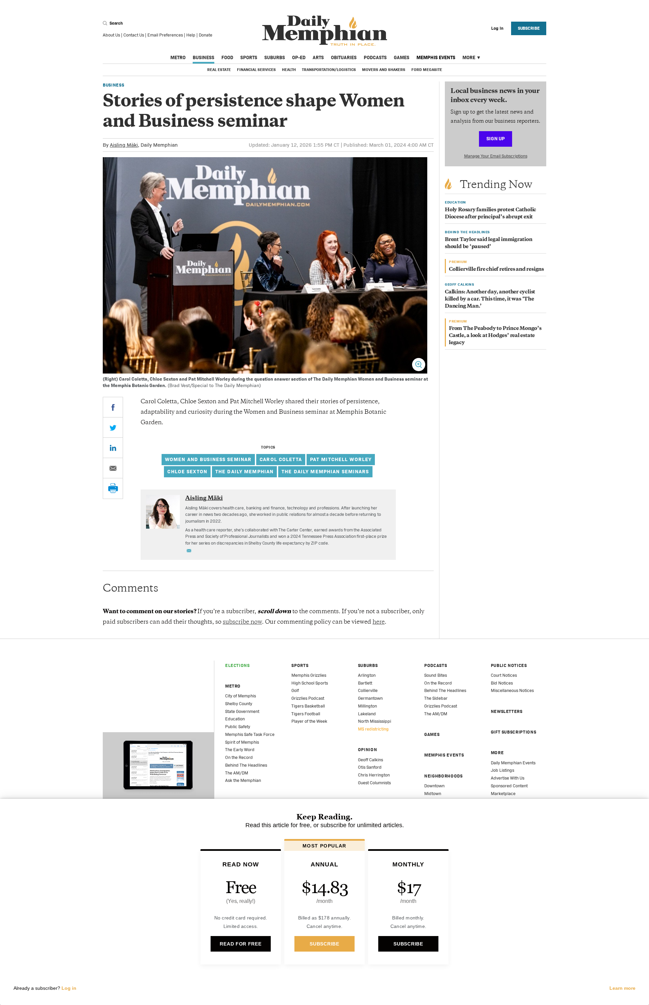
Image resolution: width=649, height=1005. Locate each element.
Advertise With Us (507, 778)
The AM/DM (236, 772)
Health (289, 69)
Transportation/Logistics (329, 69)
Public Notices (509, 665)
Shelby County (238, 703)
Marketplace (503, 793)
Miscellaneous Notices (512, 690)
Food (227, 57)
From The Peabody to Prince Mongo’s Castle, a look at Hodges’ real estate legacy (495, 335)
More (468, 57)
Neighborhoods (443, 776)
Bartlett (365, 683)
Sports (248, 57)
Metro (178, 57)
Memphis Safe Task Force (249, 734)
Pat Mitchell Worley (340, 459)
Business (203, 57)
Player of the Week (309, 721)
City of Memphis (240, 695)
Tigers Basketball (308, 706)
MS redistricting (373, 729)
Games (401, 57)
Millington (367, 706)
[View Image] (418, 364)
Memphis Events (435, 57)
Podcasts (375, 57)
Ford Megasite (426, 69)
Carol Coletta (281, 459)
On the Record (239, 757)
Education (235, 718)
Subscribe (529, 28)
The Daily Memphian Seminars (325, 471)
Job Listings (502, 770)
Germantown (370, 698)
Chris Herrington (374, 774)
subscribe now (242, 622)
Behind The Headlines (246, 765)
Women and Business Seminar (208, 459)
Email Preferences (165, 35)
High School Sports (309, 683)
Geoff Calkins (370, 759)
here (378, 622)
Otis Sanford (370, 767)
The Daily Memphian (244, 471)
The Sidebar (436, 698)
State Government (242, 711)
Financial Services (256, 69)
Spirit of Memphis (242, 742)
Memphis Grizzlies (308, 675)
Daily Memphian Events (513, 762)
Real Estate (219, 69)
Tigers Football (305, 713)
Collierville (368, 690)
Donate (205, 35)
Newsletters (507, 711)
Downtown (434, 785)
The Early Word (240, 749)
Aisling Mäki (124, 145)
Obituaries (344, 57)
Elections (237, 665)
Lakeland (367, 713)
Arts (318, 57)
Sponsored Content (509, 785)
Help (190, 35)
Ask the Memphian (243, 780)
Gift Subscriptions (513, 732)
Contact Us (133, 35)
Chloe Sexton (187, 471)
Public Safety (237, 726)
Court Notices (504, 675)
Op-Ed (299, 57)
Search (116, 23)
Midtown (432, 793)
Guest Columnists (374, 782)
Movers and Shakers (383, 69)
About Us (111, 35)
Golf (295, 690)
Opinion (367, 749)
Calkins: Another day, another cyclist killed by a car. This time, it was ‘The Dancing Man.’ (490, 299)
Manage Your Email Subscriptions (495, 156)
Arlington (367, 675)
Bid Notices (502, 683)
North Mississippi (374, 721)
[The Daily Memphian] (324, 31)
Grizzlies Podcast (307, 698)
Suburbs (274, 57)
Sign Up (495, 138)
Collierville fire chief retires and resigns (496, 269)
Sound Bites (435, 675)
